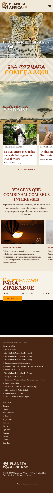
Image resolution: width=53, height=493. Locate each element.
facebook (4, 451)
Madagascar (7, 416)
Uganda (5, 436)
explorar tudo (25, 169)
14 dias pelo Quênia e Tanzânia (14, 376)
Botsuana (6, 406)
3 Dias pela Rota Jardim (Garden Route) (17, 360)
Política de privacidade (38, 473)
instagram (10, 451)
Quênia (5, 426)
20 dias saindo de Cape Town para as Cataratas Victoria (23, 366)
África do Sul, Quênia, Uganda (14, 163)
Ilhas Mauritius (8, 413)
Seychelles (6, 430)
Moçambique (7, 419)
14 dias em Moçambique (11, 383)
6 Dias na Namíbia (9, 350)
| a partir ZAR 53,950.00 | (14, 147)
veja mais (12, 298)
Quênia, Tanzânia (46, 159)
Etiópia (5, 409)
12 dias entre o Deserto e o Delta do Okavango (20, 387)
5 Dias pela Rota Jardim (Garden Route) (17, 353)
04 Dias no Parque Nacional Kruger (16, 397)
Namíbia (6, 423)
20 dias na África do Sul (11, 370)
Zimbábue (6, 443)
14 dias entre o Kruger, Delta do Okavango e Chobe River (24, 380)
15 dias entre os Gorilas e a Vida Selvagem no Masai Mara (19, 155)
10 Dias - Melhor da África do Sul (15, 390)
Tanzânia (6, 433)
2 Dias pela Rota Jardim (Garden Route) (17, 373)
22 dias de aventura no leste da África (16, 363)
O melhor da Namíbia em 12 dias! (15, 343)
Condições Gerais (9, 475)
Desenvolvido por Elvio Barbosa (27, 484)
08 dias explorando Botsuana (13, 393)
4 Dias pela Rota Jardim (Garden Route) (17, 356)
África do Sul (7, 403)
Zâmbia (5, 440)
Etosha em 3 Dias (9, 346)
